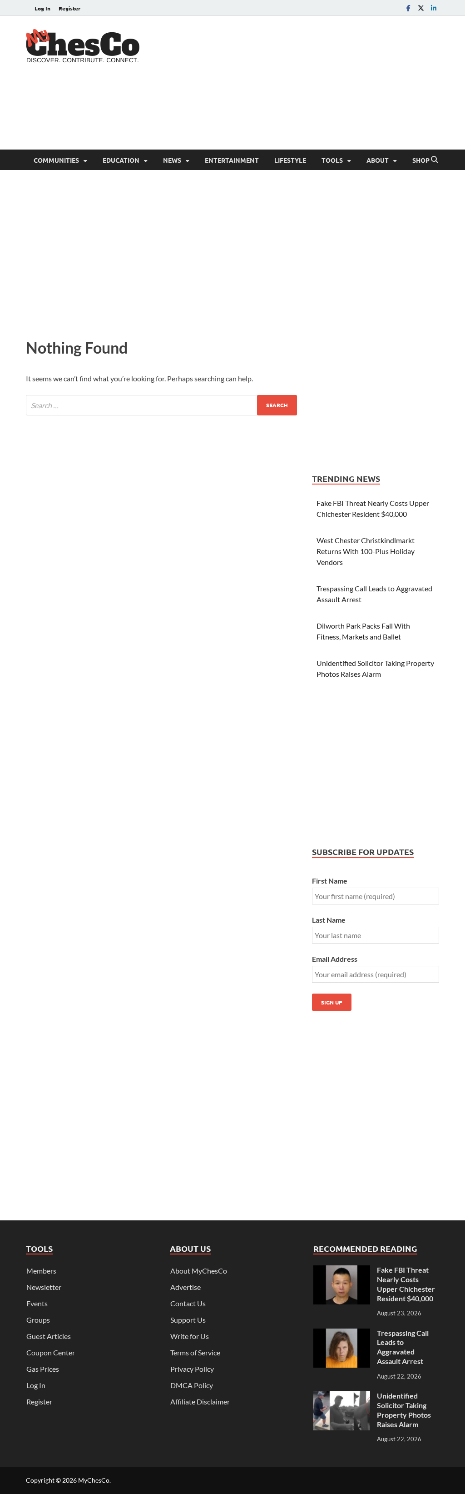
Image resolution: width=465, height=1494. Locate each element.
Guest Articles (48, 1336)
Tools (332, 160)
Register (69, 8)
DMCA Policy (191, 1385)
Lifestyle (290, 160)
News (172, 160)
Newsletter (43, 1287)
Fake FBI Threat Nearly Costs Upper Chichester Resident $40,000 (406, 1283)
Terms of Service (195, 1352)
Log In (42, 8)
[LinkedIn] (433, 8)
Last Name (329, 919)
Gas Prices (42, 1368)
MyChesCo (93, 1480)
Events (37, 1303)
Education (121, 160)
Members (41, 1270)
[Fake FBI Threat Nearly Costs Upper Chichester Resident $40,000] (341, 1270)
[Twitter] (421, 8)
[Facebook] (408, 8)
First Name (329, 880)
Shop (421, 160)
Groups (38, 1319)
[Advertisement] (274, 113)
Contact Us (188, 1303)
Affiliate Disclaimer (200, 1401)
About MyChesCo (198, 1270)
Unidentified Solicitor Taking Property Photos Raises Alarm (404, 1409)
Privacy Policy (192, 1368)
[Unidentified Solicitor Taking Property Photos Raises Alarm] (341, 1396)
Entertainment (232, 160)
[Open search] (434, 160)
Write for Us (189, 1336)
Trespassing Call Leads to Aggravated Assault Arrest (403, 1347)
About (377, 160)
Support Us (188, 1319)
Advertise (185, 1287)
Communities (56, 160)
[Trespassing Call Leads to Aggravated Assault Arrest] (341, 1333)
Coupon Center (50, 1352)
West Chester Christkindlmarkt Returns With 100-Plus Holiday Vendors (366, 551)
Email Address (334, 958)
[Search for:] (161, 405)
